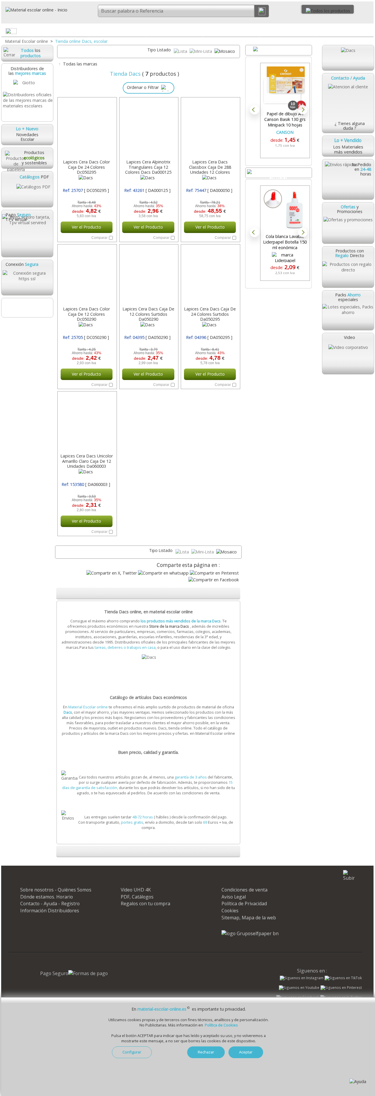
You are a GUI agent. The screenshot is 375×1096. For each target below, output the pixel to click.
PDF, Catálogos (137, 897)
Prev (254, 109)
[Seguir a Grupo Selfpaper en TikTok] (343, 978)
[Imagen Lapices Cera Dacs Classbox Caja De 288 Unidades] (210, 128)
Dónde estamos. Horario (46, 897)
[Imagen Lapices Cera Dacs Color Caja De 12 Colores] (86, 275)
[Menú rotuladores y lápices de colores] (255, 32)
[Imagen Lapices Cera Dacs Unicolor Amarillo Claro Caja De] (86, 422)
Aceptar (246, 1052)
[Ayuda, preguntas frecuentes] (358, 1081)
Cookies (229, 910)
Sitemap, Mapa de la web (248, 917)
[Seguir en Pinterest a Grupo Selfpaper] (341, 987)
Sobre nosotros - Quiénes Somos (55, 889)
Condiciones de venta (244, 889)
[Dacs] (348, 58)
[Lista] (181, 51)
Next (302, 109)
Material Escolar (60, 30)
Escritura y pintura (231, 30)
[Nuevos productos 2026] (278, 173)
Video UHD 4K (136, 889)
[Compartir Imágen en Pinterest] (214, 573)
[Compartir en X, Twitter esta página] (111, 573)
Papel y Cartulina (174, 30)
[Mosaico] (224, 51)
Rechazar (206, 1052)
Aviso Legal (233, 897)
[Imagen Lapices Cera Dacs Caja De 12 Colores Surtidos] (148, 275)
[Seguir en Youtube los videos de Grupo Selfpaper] (299, 987)
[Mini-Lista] (201, 51)
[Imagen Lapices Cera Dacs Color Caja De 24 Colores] (86, 128)
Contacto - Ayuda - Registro (50, 903)
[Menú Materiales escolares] (84, 32)
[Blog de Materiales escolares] (27, 308)
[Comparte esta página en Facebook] (213, 579)
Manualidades (345, 30)
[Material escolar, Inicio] (34, 10)
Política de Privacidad (244, 903)
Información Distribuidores (49, 910)
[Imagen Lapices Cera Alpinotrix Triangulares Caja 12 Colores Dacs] (148, 128)
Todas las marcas (80, 64)
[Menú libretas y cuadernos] (141, 32)
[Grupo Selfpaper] (250, 933)
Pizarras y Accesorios (288, 30)
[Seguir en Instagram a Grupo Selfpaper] (301, 978)
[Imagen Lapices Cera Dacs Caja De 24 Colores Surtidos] (210, 275)
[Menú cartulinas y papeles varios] (198, 32)
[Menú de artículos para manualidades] (369, 32)
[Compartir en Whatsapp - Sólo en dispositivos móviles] (163, 573)
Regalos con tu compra (145, 903)
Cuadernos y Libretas (117, 30)
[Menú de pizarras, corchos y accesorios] (312, 32)
